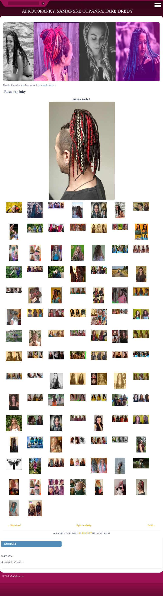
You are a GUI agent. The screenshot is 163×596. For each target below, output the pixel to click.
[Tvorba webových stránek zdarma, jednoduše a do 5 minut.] (22, 576)
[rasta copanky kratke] (141, 426)
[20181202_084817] (13, 489)
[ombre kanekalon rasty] (35, 234)
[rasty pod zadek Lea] (35, 447)
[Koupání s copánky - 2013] (120, 468)
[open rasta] (56, 383)
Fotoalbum (16, 85)
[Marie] (120, 447)
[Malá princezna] (98, 383)
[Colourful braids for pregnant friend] (98, 340)
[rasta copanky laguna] (13, 511)
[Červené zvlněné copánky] (56, 362)
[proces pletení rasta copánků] (120, 404)
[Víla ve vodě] (141, 468)
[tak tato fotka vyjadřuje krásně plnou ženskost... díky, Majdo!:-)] (77, 276)
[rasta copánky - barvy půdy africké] (141, 383)
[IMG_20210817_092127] (120, 489)
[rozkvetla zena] (35, 255)
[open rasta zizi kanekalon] (141, 213)
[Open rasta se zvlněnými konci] (120, 383)
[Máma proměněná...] (77, 255)
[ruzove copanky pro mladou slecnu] (13, 255)
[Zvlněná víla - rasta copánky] (35, 404)
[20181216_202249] (56, 426)
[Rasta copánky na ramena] (141, 234)
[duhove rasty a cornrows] (141, 255)
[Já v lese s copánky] (35, 468)
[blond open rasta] (120, 255)
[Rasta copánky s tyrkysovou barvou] (13, 276)
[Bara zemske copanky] (35, 426)
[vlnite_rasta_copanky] (13, 298)
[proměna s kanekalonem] (56, 319)
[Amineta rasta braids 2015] (98, 255)
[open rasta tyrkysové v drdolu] (13, 319)
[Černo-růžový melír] (77, 362)
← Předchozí (14, 525)
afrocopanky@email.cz (12, 562)
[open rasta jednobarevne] (77, 383)
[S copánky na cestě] (120, 276)
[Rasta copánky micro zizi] (77, 404)
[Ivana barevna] (56, 489)
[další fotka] (153, 151)
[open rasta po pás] (120, 362)
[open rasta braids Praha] (98, 234)
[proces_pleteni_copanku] (56, 213)
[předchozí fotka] (10, 151)
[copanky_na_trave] (13, 234)
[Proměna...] (13, 362)
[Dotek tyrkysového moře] (56, 255)
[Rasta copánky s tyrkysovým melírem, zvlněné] (141, 298)
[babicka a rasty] (56, 234)
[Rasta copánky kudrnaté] (35, 319)
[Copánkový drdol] (56, 298)
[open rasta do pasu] (98, 362)
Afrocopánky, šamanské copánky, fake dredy (77, 11)
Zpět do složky (84, 525)
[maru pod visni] (141, 447)
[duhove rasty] (98, 489)
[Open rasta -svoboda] (13, 340)
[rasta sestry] (35, 511)
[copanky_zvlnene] (35, 276)
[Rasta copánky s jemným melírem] (35, 383)
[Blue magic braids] (35, 213)
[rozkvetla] (35, 489)
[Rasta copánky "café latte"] (77, 298)
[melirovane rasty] (141, 319)
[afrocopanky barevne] (98, 298)
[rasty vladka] (56, 447)
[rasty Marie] (77, 447)
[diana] (141, 362)
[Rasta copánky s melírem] (35, 362)
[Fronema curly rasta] (98, 426)
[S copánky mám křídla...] (13, 468)
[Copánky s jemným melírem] (141, 404)
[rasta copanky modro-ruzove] (98, 468)
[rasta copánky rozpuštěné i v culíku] (141, 340)
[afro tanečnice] (98, 319)
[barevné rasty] (98, 404)
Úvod (6, 85)
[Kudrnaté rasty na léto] (77, 234)
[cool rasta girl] (56, 468)
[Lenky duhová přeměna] (77, 426)
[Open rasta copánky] (56, 340)
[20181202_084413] (13, 447)
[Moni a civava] (98, 447)
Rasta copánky (31, 85)
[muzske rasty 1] (141, 489)
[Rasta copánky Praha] (77, 213)
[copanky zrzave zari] (77, 468)
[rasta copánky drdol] (35, 298)
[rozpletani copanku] (120, 319)
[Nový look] (13, 404)
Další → (152, 525)
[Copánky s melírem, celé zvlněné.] (13, 383)
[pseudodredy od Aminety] (120, 234)
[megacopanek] (35, 340)
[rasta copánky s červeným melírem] (120, 340)
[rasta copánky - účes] (13, 213)
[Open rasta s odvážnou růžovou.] (77, 340)
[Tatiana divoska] (98, 276)
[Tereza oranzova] (120, 426)
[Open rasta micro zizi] (120, 298)
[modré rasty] (77, 319)
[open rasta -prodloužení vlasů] (141, 276)
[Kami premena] (98, 213)
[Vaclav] (77, 489)
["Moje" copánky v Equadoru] (120, 213)
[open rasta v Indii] (56, 404)
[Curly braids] (13, 426)
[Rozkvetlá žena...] (56, 276)
